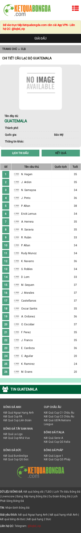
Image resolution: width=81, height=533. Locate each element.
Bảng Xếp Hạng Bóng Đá (31, 496)
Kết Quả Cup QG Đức (16, 459)
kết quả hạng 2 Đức (39, 519)
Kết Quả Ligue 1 (53, 455)
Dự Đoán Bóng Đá (59, 496)
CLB (23, 49)
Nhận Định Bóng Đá (17, 507)
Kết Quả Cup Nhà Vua (16, 438)
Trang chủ (9, 49)
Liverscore (7, 496)
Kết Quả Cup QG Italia (57, 441)
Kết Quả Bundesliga (15, 455)
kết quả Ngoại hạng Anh (33, 514)
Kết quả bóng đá (33, 491)
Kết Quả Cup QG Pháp (57, 459)
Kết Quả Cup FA (12, 416)
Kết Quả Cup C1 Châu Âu (59, 412)
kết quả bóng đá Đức (12, 519)
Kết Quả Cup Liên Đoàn (17, 420)
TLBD (48, 491)
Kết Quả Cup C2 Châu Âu (59, 416)
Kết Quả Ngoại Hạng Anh (18, 412)
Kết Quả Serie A (53, 438)
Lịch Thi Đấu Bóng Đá (67, 491)
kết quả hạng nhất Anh (64, 514)
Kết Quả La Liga (12, 434)
